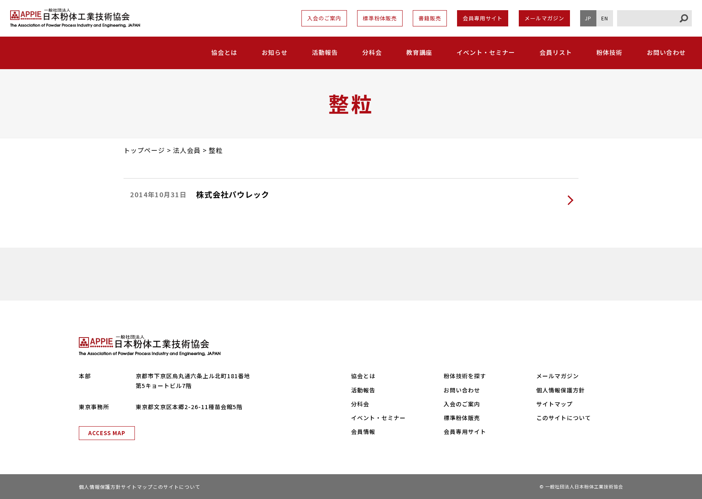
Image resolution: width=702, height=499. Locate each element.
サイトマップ (554, 404)
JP (588, 18)
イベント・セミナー (486, 52)
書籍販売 (429, 18)
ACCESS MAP (107, 433)
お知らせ (275, 52)
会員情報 (363, 431)
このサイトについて (563, 418)
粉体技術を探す (465, 376)
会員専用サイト (483, 18)
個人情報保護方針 (560, 390)
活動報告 (325, 52)
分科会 (372, 52)
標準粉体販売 (380, 18)
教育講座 (419, 52)
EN (604, 18)
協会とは (363, 376)
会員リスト (556, 52)
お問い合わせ (666, 52)
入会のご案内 (324, 18)
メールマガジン (544, 18)
